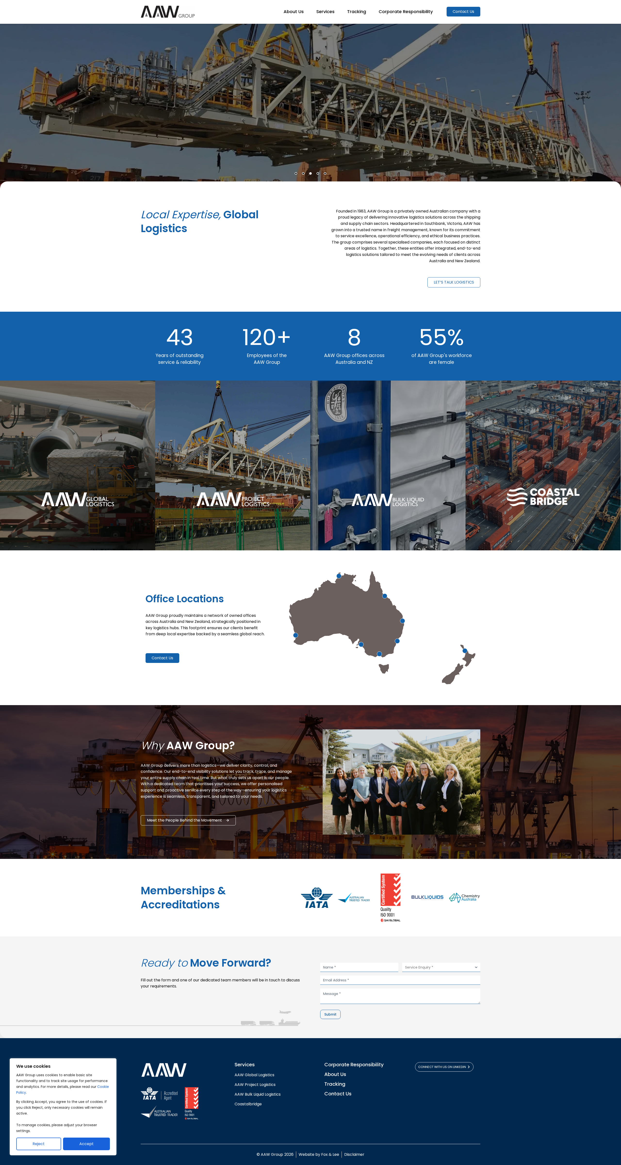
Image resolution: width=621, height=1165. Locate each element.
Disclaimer (354, 1154)
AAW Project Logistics (255, 1084)
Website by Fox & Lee (319, 1154)
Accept (86, 1144)
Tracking (334, 1084)
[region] (63, 1106)
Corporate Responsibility (354, 1064)
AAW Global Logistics (255, 1075)
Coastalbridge (248, 1104)
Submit (330, 1014)
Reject (39, 1144)
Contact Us (337, 1093)
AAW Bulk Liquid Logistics (258, 1094)
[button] (296, 173)
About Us (335, 1074)
